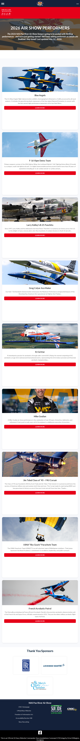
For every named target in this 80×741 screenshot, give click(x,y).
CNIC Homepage (23, 707)
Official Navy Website (24, 711)
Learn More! (40, 108)
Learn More (40, 173)
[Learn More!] (40, 79)
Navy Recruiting (24, 722)
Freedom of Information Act (24, 714)
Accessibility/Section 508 (24, 718)
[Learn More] (40, 144)
